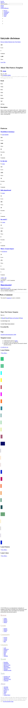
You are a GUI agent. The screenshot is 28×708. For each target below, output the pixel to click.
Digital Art (6, 649)
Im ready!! (4, 219)
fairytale (5, 334)
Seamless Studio (7, 75)
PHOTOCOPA (7, 679)
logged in (9, 298)
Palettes (5, 619)
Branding (6, 662)
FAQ (5, 693)
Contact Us (6, 689)
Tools (5, 16)
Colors (5, 618)
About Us (6, 688)
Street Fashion (7, 667)
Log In (2, 1)
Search (2, 5)
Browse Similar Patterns (6, 42)
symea (3, 222)
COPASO (6, 680)
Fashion (5, 650)
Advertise (6, 687)
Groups (5, 639)
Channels (6, 13)
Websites (6, 669)
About (3, 684)
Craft (5, 648)
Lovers (5, 640)
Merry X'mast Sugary (7, 248)
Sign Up (3, 2)
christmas (9, 334)
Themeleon (6, 678)
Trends (5, 14)
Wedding (6, 656)
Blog (5, 641)
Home (5, 652)
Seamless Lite (7, 676)
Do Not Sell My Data (8, 701)
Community (6, 12)
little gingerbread (6, 190)
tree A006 (13, 334)
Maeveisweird (6, 285)
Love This (3, 62)
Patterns (5, 621)
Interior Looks (7, 665)
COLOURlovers (5, 8)
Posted (5, 288)
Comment (3, 53)
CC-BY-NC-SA (4, 347)
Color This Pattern (16, 42)
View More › (4, 353)
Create (2, 6)
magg (4, 71)
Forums (5, 637)
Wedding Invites (7, 670)
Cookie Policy (7, 695)
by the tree (4, 161)
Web (5, 654)
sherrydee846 (5, 134)
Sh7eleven (4, 251)
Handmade (6, 663)
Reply (2, 281)
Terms (5, 692)
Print (5, 653)
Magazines (6, 666)
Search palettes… (5, 4)
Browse (5, 10)
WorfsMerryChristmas (7, 131)
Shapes (5, 622)
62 (5, 277)
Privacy (5, 691)
